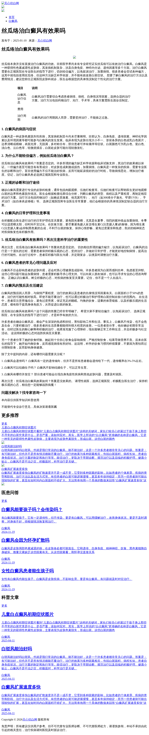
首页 (12, 17)
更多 (4, 423)
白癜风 (13, 20)
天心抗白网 (44, 40)
